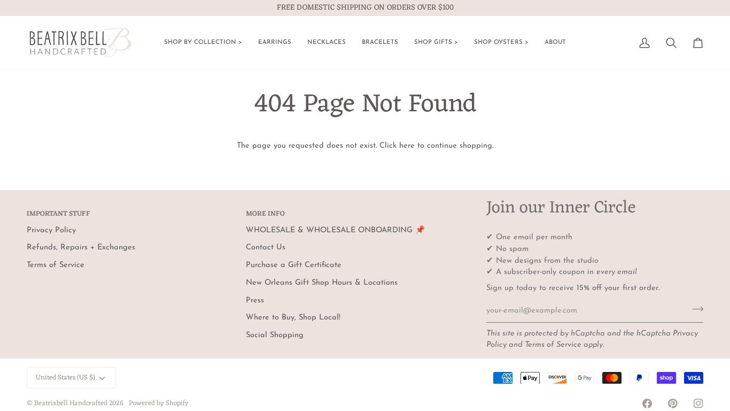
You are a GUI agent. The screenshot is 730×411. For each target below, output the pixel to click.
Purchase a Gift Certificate (293, 265)
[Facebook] (647, 403)
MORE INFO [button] (265, 214)
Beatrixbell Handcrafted (70, 403)
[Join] (694, 309)
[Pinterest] (673, 403)
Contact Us (265, 247)
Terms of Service (553, 345)
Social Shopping (275, 335)
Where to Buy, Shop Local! (293, 318)
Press (255, 300)
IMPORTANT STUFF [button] (58, 214)
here (407, 146)
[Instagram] (698, 403)
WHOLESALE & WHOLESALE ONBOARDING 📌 (335, 230)
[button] (203, 43)
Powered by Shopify (159, 403)
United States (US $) (65, 377)
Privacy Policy (51, 230)
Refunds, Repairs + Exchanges (81, 247)
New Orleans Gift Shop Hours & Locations (322, 283)
